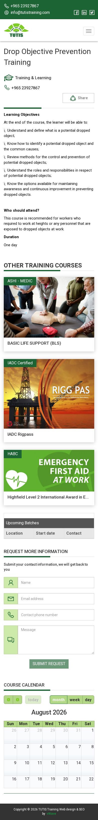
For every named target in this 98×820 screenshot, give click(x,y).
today (33, 699)
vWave (51, 813)
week (75, 699)
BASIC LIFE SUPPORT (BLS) (34, 343)
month (59, 699)
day (88, 699)
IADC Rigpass (20, 434)
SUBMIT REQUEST (49, 663)
